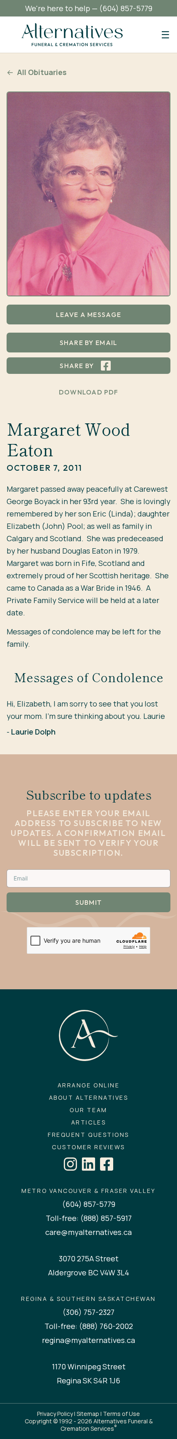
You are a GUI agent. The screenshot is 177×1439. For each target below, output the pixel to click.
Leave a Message (88, 314)
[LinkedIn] (88, 1164)
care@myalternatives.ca (88, 1232)
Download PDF (88, 392)
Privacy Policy (55, 1414)
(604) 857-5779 (125, 8)
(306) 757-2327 (88, 1312)
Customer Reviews (88, 1147)
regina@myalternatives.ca (88, 1340)
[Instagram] (70, 1164)
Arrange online (88, 1085)
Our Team (88, 1110)
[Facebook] (106, 1164)
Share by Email (89, 342)
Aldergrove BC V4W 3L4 (88, 1272)
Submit (88, 902)
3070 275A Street (89, 1258)
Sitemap (88, 1414)
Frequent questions (88, 1135)
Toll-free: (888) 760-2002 (88, 1326)
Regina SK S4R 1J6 (88, 1380)
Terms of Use (121, 1414)
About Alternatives (88, 1097)
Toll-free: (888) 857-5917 (89, 1218)
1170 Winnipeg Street (89, 1366)
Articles (88, 1122)
